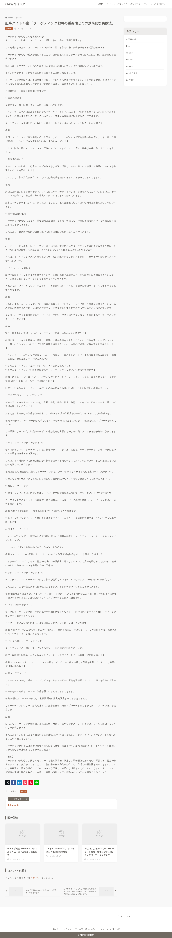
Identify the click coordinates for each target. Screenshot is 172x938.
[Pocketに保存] (25, 782)
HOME (10, 17)
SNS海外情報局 (15, 4)
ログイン (34, 878)
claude (129, 59)
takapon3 (13, 805)
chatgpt (129, 52)
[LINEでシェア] (36, 782)
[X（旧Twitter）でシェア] (7, 782)
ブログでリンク (123, 916)
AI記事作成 (131, 39)
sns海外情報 (132, 73)
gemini (19, 17)
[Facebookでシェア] (13, 782)
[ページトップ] (166, 932)
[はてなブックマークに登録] (19, 782)
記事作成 (130, 79)
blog (128, 46)
